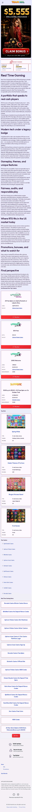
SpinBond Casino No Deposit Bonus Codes (16, 696)
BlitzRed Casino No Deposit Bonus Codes (16, 611)
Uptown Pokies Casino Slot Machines (16, 620)
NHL (4, 767)
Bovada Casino (7, 593)
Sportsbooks (4, 773)
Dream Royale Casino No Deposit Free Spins (16, 679)
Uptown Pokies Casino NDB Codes (16, 670)
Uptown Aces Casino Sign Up (16, 645)
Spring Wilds (16, 431)
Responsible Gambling (12, 807)
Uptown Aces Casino (17, 308)
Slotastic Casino (16, 400)
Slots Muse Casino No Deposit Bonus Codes (16, 687)
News (2, 764)
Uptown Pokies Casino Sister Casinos (16, 628)
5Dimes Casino (7, 577)
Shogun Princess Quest (16, 494)
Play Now (17, 317)
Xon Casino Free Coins (16, 711)
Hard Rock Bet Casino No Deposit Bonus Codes (16, 704)
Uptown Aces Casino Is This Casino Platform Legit (16, 637)
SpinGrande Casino (8, 543)
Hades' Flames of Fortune (16, 463)
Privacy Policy (22, 807)
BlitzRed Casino (8, 554)
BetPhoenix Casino (8, 571)
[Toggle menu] (2, 2)
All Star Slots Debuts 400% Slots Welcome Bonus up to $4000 (16, 729)
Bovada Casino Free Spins (16, 653)
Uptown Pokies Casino (17, 337)
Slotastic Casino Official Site (16, 661)
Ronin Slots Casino (8, 582)
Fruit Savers (16, 526)
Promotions (6, 769)
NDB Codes (16, 719)
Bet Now (16, 735)
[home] (17, 4)
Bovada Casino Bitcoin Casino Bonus (16, 603)
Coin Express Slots (19, 68)
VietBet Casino (7, 588)
